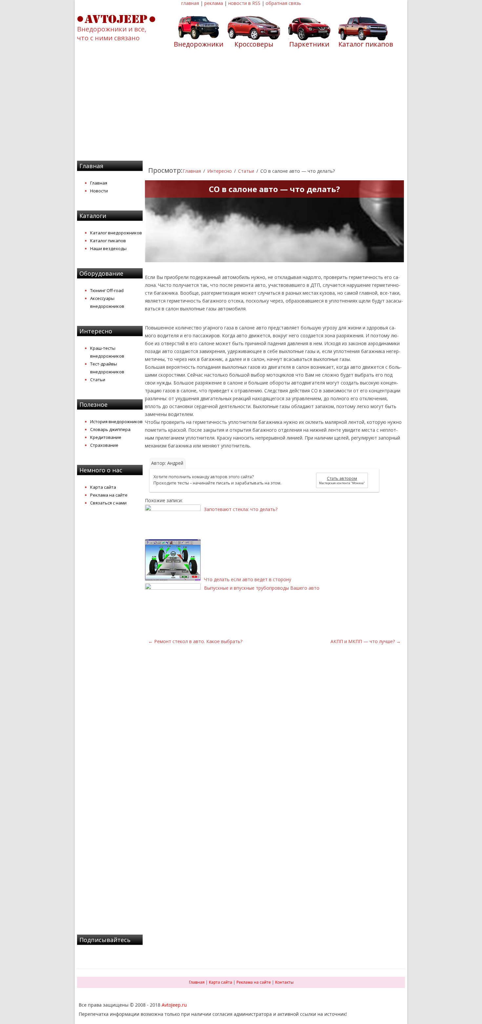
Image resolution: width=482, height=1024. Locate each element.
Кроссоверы (253, 44)
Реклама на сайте (109, 495)
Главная (98, 183)
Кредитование (105, 437)
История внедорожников (116, 421)
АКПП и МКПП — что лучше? (366, 641)
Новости (99, 191)
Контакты (284, 982)
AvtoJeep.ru (174, 1005)
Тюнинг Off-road (107, 290)
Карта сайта (103, 487)
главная (190, 3)
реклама (213, 3)
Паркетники (309, 44)
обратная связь (283, 3)
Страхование (104, 445)
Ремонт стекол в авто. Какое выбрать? (195, 641)
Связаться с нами (108, 503)
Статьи (97, 380)
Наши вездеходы (108, 248)
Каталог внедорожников (116, 233)
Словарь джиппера (110, 429)
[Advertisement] (241, 108)
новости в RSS (244, 3)
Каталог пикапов (365, 44)
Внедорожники (198, 44)
